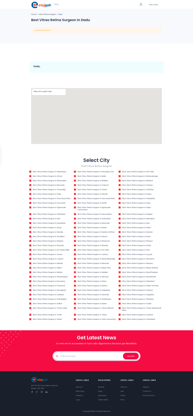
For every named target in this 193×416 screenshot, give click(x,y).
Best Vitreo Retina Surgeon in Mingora (137, 263)
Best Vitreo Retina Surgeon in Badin (92, 176)
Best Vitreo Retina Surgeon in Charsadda (49, 189)
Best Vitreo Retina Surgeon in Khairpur (48, 241)
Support (146, 387)
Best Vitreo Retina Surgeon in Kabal (136, 227)
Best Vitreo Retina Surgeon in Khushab (48, 245)
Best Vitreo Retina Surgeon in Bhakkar (93, 180)
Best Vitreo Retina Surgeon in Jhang (47, 227)
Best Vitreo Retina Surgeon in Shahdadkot (50, 299)
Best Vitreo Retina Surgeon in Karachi (92, 236)
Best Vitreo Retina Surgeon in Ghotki (92, 203)
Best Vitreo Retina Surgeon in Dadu (47, 194)
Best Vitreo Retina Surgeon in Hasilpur (137, 214)
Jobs (122, 391)
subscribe (131, 356)
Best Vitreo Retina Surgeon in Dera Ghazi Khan (51, 198)
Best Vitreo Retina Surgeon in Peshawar (49, 285)
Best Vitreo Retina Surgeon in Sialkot (47, 303)
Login (78, 400)
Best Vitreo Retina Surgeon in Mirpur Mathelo (140, 268)
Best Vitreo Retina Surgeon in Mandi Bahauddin (96, 259)
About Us (79, 387)
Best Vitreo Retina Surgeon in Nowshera (49, 281)
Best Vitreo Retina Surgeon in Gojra (136, 203)
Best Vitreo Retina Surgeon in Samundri (93, 294)
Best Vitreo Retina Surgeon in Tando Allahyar (96, 308)
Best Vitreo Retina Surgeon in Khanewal (94, 241)
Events (123, 395)
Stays (100, 391)
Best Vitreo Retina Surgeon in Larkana (93, 254)
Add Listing (153, 4)
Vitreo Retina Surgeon (47, 14)
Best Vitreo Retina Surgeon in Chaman (137, 185)
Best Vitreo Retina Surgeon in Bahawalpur (49, 180)
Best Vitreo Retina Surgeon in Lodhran (48, 259)
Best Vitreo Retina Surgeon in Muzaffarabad (140, 272)
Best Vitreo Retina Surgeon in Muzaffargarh (50, 277)
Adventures (102, 395)
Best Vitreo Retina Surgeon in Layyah (137, 254)
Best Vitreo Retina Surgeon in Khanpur (137, 241)
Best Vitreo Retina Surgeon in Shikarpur (138, 299)
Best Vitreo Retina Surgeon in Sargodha (138, 294)
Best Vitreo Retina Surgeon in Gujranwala (49, 207)
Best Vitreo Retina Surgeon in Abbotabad (49, 171)
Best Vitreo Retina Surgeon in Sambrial (48, 294)
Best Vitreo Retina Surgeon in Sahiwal (137, 290)
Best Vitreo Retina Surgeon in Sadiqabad (94, 290)
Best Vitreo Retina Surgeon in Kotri (136, 250)
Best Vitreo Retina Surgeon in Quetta (92, 285)
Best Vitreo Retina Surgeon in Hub (46, 218)
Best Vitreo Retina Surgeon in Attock (47, 176)
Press (123, 400)
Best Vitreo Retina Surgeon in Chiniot (92, 189)
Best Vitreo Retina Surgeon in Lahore (47, 254)
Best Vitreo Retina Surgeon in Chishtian (138, 189)
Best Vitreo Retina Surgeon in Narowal (93, 277)
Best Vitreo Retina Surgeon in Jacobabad (49, 223)
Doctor (34, 14)
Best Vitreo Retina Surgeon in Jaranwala (94, 223)
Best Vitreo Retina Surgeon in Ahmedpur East (96, 171)
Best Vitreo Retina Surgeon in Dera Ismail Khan (96, 198)
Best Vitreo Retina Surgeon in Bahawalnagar (140, 176)
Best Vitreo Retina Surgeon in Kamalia (48, 232)
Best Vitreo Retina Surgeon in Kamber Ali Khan (96, 232)
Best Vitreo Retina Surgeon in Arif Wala (138, 171)
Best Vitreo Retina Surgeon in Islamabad (138, 218)
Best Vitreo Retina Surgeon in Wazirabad (138, 319)
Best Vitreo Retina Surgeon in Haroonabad (94, 214)
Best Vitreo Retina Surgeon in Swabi (136, 303)
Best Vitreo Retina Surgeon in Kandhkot (49, 236)
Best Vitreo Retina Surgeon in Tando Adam (50, 308)
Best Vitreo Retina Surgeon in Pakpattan (138, 281)
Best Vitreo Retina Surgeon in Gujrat (136, 207)
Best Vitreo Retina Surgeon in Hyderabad (94, 218)
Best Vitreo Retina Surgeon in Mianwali (93, 263)
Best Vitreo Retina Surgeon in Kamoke (137, 232)
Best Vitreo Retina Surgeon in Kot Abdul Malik (51, 250)
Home (56, 4)
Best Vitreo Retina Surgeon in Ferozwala (49, 203)
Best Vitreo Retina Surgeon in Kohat (136, 245)
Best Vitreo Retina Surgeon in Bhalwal (137, 180)
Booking (101, 387)
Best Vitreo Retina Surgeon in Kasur (136, 236)
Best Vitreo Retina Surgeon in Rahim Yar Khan (140, 285)
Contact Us (147, 391)
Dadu (60, 14)
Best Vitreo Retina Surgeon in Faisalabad (138, 198)
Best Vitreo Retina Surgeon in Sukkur (92, 303)
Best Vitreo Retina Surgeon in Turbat (92, 315)
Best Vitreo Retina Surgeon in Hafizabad (49, 214)
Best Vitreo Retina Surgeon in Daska (136, 194)
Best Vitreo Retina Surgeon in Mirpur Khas (94, 268)
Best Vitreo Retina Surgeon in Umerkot (137, 315)
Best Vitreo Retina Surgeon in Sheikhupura (94, 299)
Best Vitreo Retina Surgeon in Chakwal (93, 185)
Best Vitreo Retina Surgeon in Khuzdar (93, 245)
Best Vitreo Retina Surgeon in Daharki (93, 194)
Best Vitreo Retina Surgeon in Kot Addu (93, 250)
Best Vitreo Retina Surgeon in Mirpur (47, 268)
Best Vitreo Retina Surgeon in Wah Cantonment (97, 319)
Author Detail (103, 400)
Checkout (79, 395)
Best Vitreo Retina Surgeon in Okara (92, 281)
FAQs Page (80, 391)
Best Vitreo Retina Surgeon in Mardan (48, 263)
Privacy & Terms (149, 395)
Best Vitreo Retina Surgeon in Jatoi (136, 223)
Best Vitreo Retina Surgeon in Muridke (93, 272)
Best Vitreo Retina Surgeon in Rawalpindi (49, 290)
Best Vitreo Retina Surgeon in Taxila (47, 315)
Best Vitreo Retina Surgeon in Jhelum (92, 227)
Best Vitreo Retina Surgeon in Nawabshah (139, 277)
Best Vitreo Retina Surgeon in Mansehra (138, 259)
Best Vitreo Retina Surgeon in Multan (47, 272)
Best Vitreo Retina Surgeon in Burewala (48, 185)
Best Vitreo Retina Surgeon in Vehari (47, 319)
